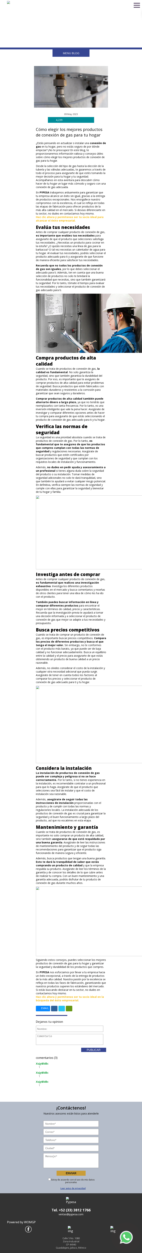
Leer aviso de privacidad (73, 1188)
